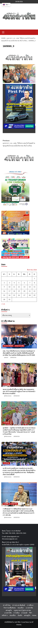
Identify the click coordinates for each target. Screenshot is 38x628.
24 (9, 295)
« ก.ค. (3, 304)
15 (34, 287)
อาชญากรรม (14, 503)
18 (14, 291)
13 (24, 287)
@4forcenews (7, 396)
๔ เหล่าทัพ (29, 608)
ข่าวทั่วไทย (6, 384)
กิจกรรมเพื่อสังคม (10, 608)
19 (19, 291)
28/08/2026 (13, 357)
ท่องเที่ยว (21, 608)
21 (30, 291)
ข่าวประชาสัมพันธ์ (8, 345)
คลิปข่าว (5, 615)
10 (9, 287)
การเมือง (16, 613)
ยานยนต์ (24, 613)
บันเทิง (20, 615)
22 (34, 291)
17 (9, 291)
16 (4, 291)
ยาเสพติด (6, 503)
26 (19, 295)
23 (4, 295)
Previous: (19, 143)
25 (14, 295)
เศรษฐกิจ (9, 610)
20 (24, 291)
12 (19, 287)
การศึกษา (30, 605)
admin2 (6, 357)
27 (24, 295)
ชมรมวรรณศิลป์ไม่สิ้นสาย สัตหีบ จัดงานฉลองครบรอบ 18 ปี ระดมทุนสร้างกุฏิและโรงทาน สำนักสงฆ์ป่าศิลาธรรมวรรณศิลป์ (19, 391)
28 (30, 295)
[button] (3, 32)
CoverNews (25, 622)
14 (30, 287)
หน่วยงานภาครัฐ (19, 345)
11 (14, 287)
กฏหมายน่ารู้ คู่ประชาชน (22, 610)
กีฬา (30, 613)
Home (34, 615)
